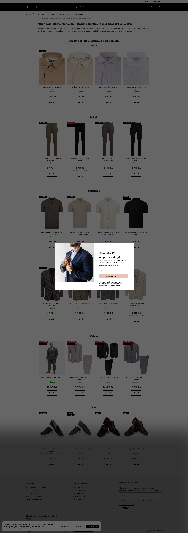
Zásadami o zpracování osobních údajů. (110, 283)
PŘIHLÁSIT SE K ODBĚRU (113, 276)
